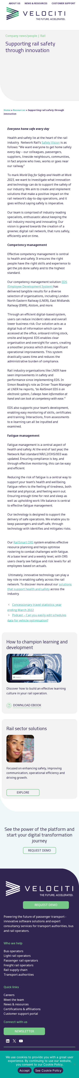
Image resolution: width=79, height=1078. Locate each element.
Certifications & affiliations (22, 1009)
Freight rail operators (18, 965)
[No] (74, 1064)
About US (14, 3)
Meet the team (14, 1000)
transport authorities (52, 926)
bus (70, 926)
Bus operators (13, 951)
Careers (9, 995)
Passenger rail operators (21, 960)
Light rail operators (17, 956)
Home (7, 110)
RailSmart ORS (23, 542)
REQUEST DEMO (39, 850)
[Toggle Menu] (72, 26)
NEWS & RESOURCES (36, 3)
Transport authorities (19, 975)
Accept (24, 1070)
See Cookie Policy (48, 1070)
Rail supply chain (15, 970)
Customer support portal (21, 1014)
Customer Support (63, 3)
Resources (19, 110)
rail (12, 931)
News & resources (16, 1004)
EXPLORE (23, 792)
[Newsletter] (24, 1031)
